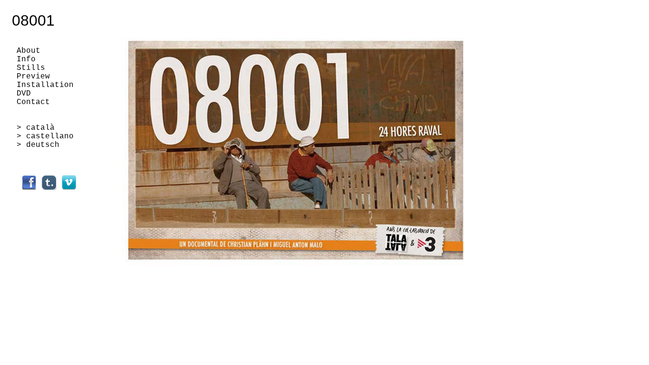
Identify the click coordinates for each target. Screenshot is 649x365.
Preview (33, 76)
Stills (31, 68)
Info (26, 59)
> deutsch (38, 145)
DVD (24, 93)
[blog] (49, 188)
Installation (45, 85)
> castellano (45, 136)
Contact (33, 102)
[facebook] (29, 188)
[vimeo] (68, 188)
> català (35, 128)
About (28, 51)
